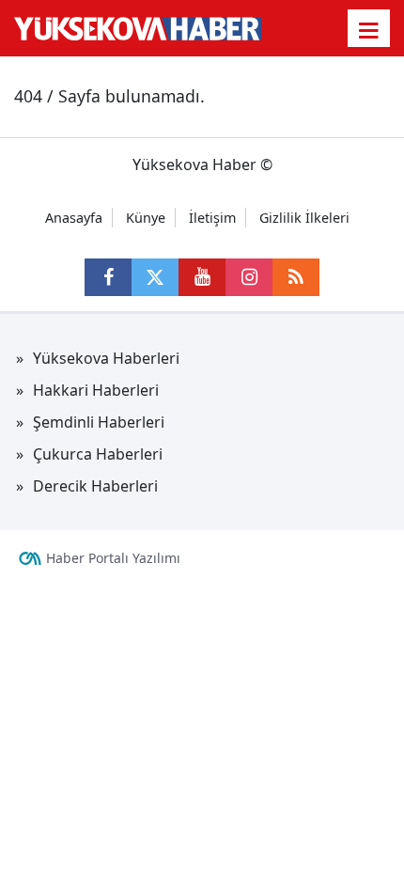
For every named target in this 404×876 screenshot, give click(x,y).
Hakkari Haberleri (96, 390)
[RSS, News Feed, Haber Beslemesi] (295, 277)
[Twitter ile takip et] (155, 277)
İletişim (212, 218)
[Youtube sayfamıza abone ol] (202, 277)
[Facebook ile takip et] (108, 277)
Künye (145, 218)
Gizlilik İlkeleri (304, 218)
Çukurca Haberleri (98, 454)
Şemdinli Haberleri (98, 422)
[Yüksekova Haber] (137, 28)
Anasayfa (73, 218)
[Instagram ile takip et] (248, 277)
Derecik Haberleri (95, 486)
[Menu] (369, 30)
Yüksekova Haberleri (106, 358)
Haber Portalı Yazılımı (113, 558)
